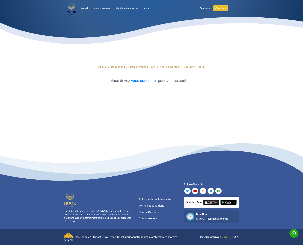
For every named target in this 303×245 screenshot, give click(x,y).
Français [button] (204, 8)
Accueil (84, 8)
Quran (146, 8)
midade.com (227, 237)
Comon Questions (149, 212)
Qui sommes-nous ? (102, 8)
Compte (220, 8)
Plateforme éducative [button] (126, 8)
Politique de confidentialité (155, 199)
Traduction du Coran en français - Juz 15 (134, 66)
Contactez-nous (148, 218)
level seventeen (171, 66)
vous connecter (144, 80)
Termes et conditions (151, 205)
